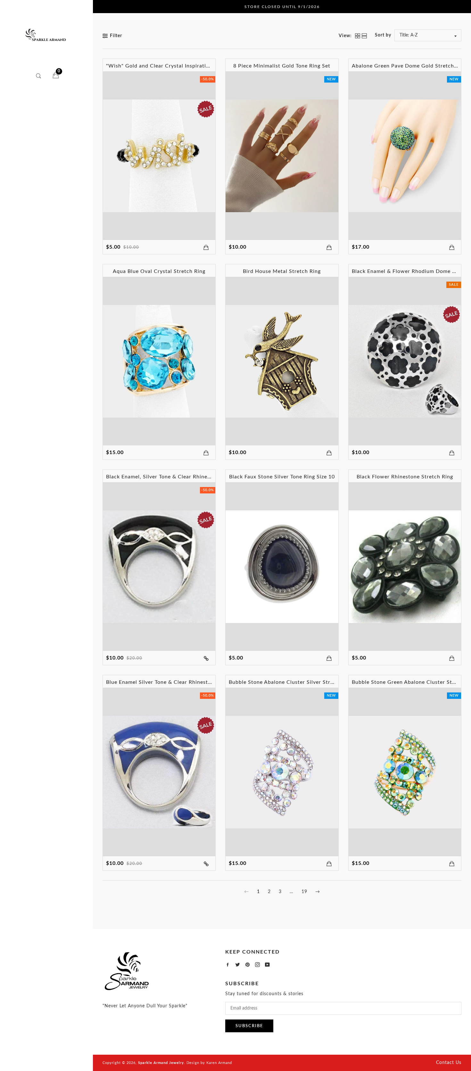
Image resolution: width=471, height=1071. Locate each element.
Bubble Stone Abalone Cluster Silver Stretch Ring (291, 682)
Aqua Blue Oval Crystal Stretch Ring (159, 271)
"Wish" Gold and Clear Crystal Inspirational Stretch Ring (178, 65)
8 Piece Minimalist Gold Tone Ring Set (281, 65)
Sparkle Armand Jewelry (161, 1063)
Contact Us (448, 1062)
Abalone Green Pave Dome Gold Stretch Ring (409, 65)
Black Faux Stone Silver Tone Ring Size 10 (282, 476)
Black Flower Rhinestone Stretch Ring (405, 476)
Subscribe (249, 1026)
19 (304, 892)
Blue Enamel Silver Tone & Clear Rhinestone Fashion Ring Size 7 (187, 682)
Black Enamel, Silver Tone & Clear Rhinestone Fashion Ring (180, 476)
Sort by (383, 35)
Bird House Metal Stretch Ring (282, 271)
